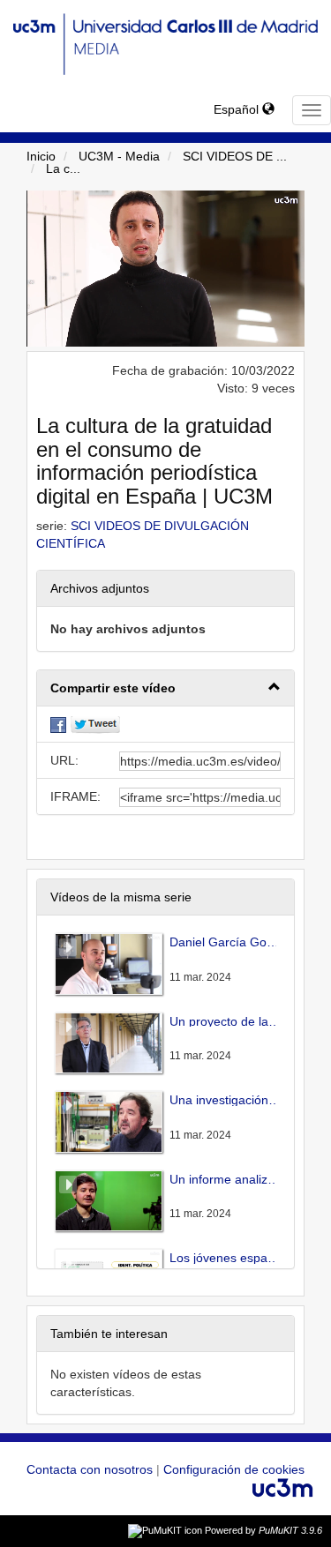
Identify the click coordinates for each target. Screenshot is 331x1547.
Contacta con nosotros (91, 1469)
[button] (165, 688)
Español (238, 109)
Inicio (41, 156)
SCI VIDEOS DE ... (235, 156)
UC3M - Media (119, 156)
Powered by (263, 1530)
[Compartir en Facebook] (58, 724)
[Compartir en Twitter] (95, 724)
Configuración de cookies (234, 1469)
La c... (63, 168)
